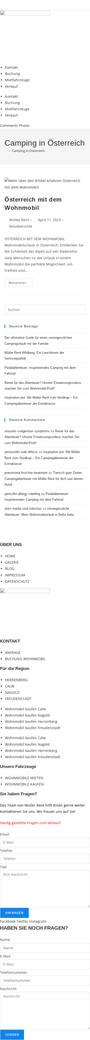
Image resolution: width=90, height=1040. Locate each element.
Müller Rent (19, 219)
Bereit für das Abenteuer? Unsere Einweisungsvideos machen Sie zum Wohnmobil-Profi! (41, 437)
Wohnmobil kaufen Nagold (27, 715)
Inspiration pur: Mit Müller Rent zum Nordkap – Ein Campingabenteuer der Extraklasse (42, 458)
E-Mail (5, 956)
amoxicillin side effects (21, 452)
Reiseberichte (20, 226)
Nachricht (8, 988)
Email (4, 834)
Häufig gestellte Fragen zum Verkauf (30, 822)
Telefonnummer (13, 972)
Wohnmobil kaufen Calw (25, 709)
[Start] (5, 150)
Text (3, 866)
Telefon (6, 850)
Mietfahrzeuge (17, 79)
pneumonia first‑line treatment (26, 473)
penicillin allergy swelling (22, 494)
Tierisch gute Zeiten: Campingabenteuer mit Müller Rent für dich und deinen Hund (43, 478)
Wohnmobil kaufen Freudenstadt (32, 727)
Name (5, 939)
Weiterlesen (21, 283)
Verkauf (11, 86)
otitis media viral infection (23, 508)
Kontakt (11, 67)
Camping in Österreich (28, 150)
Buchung (12, 73)
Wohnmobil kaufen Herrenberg (31, 721)
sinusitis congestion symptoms (27, 431)
